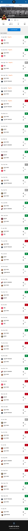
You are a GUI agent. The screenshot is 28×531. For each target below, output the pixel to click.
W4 (24, 24)
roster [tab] (20, 5)
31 (18, 24)
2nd (3, 24)
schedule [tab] (7, 5)
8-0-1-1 (11, 24)
